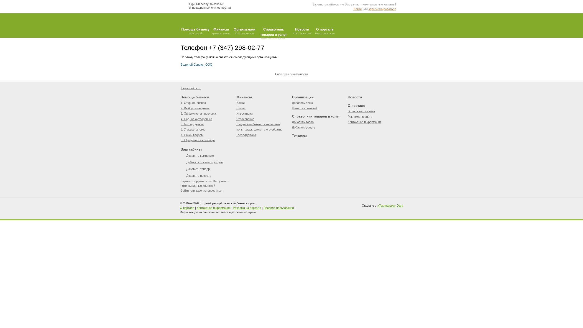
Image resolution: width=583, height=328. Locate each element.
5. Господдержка (192, 124)
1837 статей (195, 31)
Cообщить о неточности (291, 74)
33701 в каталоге (244, 31)
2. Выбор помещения (195, 108)
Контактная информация (364, 122)
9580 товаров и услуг (273, 32)
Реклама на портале (247, 208)
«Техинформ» (386, 205)
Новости (355, 97)
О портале (356, 106)
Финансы (244, 97)
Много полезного (325, 31)
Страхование (245, 119)
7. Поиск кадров (192, 135)
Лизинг (241, 108)
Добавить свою (302, 103)
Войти (357, 9)
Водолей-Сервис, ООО (196, 64)
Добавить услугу (303, 127)
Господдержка (246, 135)
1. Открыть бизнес (193, 103)
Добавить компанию (200, 155)
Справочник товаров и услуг (316, 116)
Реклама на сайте (360, 116)
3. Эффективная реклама (198, 113)
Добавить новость (198, 175)
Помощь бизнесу (195, 97)
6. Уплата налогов (193, 129)
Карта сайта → (191, 88)
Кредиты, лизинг (221, 31)
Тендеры (299, 135)
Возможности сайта (361, 111)
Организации (303, 97)
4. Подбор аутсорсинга (196, 119)
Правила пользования (278, 208)
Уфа (400, 205)
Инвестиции (244, 113)
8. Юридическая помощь (198, 140)
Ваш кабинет (191, 149)
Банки (240, 103)
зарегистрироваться (382, 9)
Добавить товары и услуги (204, 162)
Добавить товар (303, 122)
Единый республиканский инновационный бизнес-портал (210, 5)
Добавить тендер (198, 169)
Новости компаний (304, 108)
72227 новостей (302, 31)
